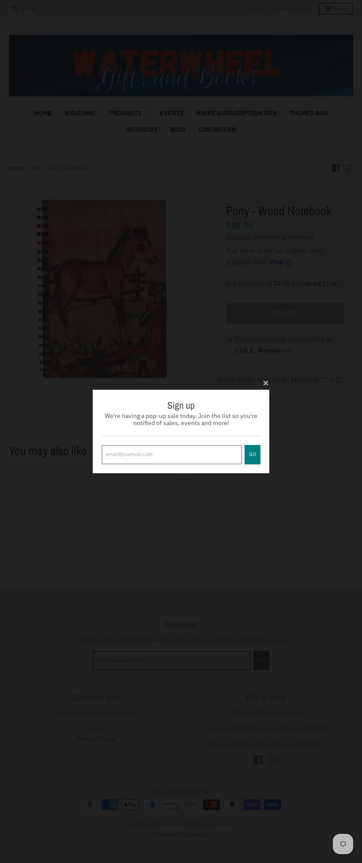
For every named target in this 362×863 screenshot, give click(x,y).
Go (252, 454)
